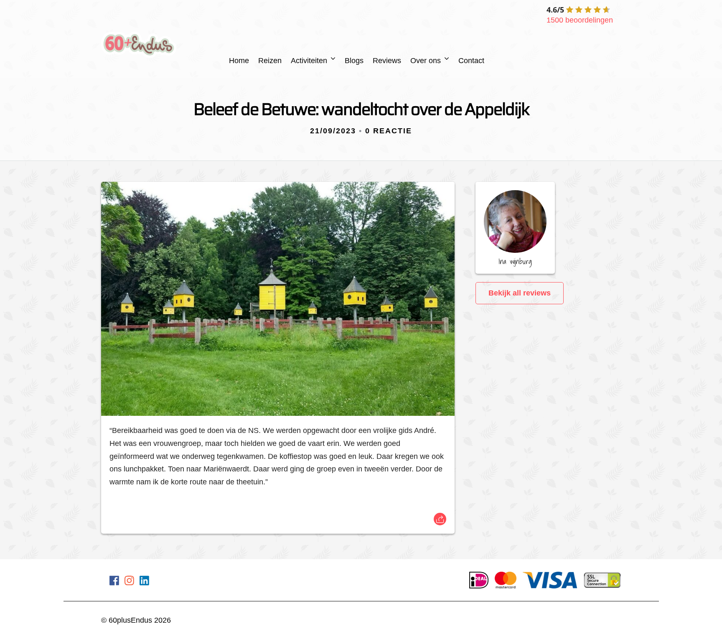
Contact (471, 60)
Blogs (354, 60)
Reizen (270, 60)
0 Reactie (388, 131)
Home (239, 60)
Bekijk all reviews (519, 293)
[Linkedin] (144, 582)
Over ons (425, 60)
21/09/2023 (333, 131)
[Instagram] (129, 582)
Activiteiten (309, 60)
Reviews (387, 60)
